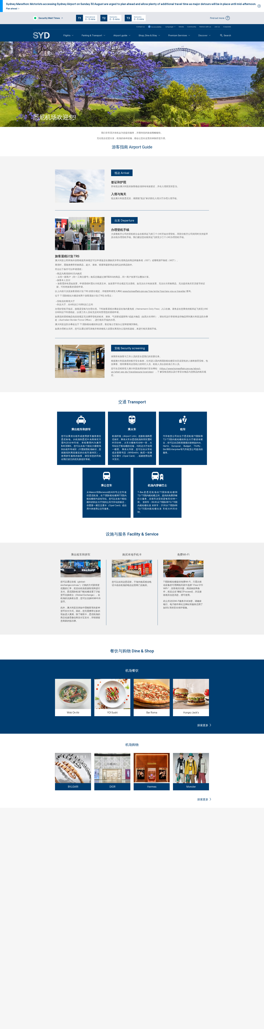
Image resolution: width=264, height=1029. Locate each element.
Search (227, 35)
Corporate (227, 27)
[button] (168, 26)
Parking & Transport (92, 35)
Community (191, 27)
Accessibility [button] (156, 27)
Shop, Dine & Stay (148, 35)
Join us (217, 27)
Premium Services (177, 35)
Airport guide (120, 35)
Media (181, 27)
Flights (66, 35)
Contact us (140, 27)
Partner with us (205, 27)
